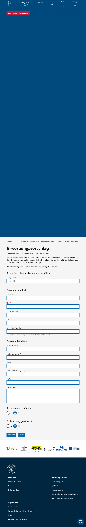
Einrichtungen (34, 242)
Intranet (10, 515)
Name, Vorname (12, 346)
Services (59, 242)
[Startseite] (9, 3)
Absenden (11, 434)
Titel (8, 303)
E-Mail (9, 362)
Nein (19, 413)
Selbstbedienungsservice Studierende (65, 494)
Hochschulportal (57, 490)
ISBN (8, 320)
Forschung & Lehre (59, 477)
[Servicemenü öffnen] (80, 521)
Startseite (9, 242)
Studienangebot (57, 481)
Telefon (9, 379)
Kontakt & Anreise (14, 481)
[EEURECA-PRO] (61, 448)
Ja (11, 413)
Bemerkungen (11, 387)
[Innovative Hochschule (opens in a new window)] (49, 448)
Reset (21, 434)
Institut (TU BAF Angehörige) (17, 371)
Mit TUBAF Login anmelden (19, 520)
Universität (12, 477)
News (10, 486)
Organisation (24, 242)
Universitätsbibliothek (47, 242)
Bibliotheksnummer (13, 354)
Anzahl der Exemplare (14, 328)
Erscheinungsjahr (12, 311)
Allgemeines (13, 502)
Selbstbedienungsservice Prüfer (63, 498)
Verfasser (10, 294)
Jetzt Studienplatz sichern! (18, 13)
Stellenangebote (14, 490)
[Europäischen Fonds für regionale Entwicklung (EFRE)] (74, 448)
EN (52, 4)
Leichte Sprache (13, 507)
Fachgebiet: (11, 278)
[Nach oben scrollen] (80, 513)
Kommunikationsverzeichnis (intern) (20, 511)
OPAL (54, 486)
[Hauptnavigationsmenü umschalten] (75, 6)
